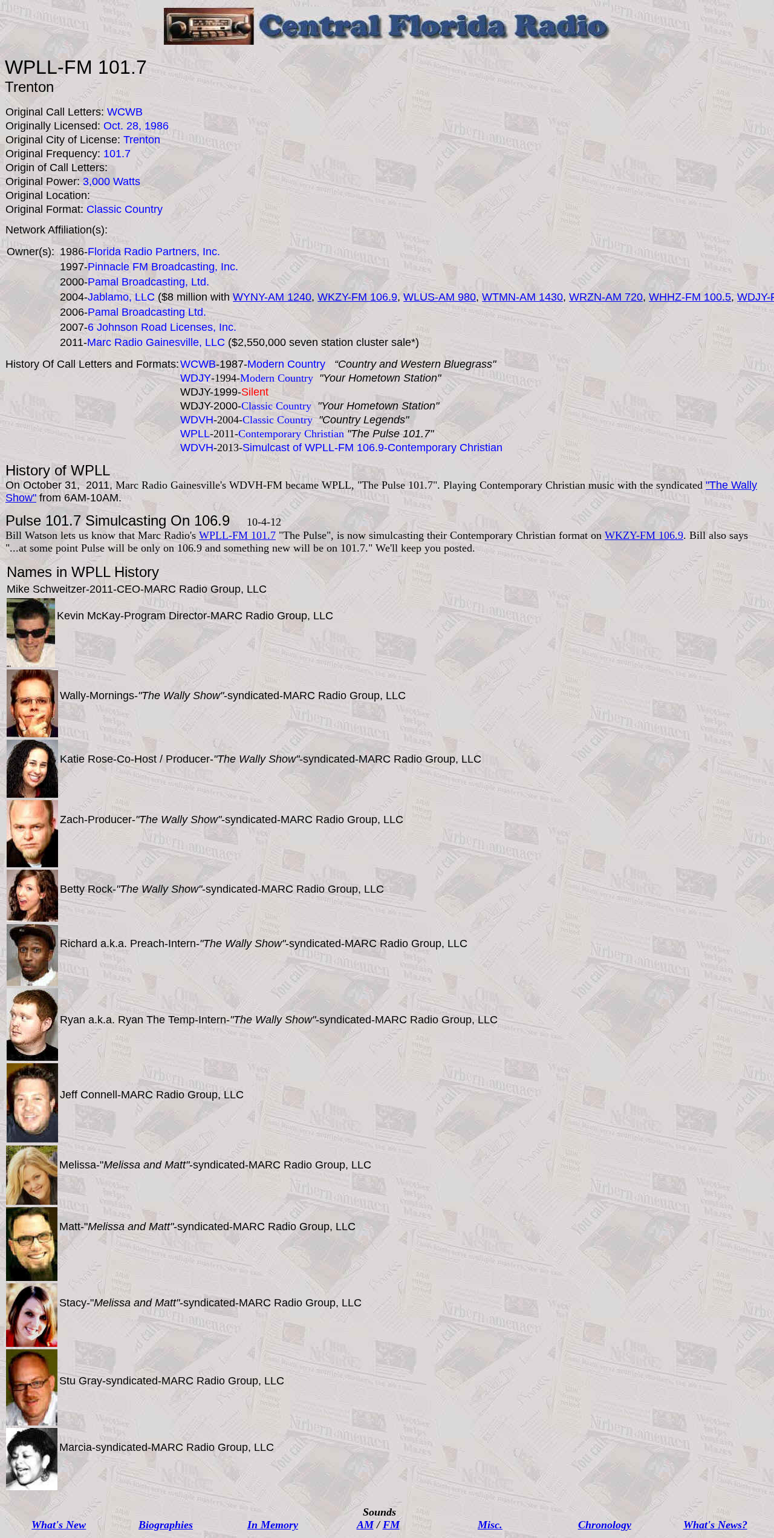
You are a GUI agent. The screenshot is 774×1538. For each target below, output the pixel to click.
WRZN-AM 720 (606, 297)
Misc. (490, 1525)
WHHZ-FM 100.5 (690, 297)
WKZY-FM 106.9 (357, 297)
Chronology (604, 1525)
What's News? (715, 1525)
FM (391, 1525)
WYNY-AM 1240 (272, 297)
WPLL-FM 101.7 (237, 535)
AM (365, 1525)
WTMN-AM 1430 (522, 297)
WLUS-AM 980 (439, 297)
